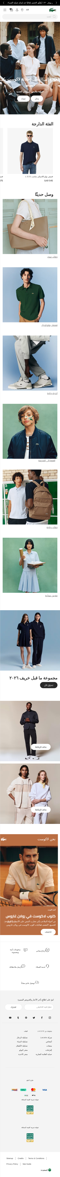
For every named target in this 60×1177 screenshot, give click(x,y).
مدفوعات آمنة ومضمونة (15, 951)
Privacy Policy (12, 1164)
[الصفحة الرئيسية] (53, 10)
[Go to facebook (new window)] (41, 1018)
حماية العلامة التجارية (44, 1054)
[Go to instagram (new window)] (49, 1018)
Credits (21, 1158)
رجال (37, 99)
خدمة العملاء (40, 967)
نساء (23, 99)
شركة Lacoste (46, 1038)
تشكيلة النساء (22, 1042)
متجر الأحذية (23, 1054)
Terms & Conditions (36, 1158)
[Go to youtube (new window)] (10, 1018)
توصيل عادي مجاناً (28, 983)
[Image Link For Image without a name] (30, 229)
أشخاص (49, 1042)
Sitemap (9, 1158)
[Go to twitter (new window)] (34, 1018)
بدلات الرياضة (40, 747)
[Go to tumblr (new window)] (18, 1018)
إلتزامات (48, 1050)
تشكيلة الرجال (22, 1038)
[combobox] (30, 17)
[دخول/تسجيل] (17, 10)
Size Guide (27, 1164)
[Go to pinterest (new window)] (26, 1018)
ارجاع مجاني (40, 951)
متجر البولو (23, 1050)
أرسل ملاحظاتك (15, 967)
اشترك (13, 1007)
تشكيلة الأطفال (22, 1046)
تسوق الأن (48, 685)
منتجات (49, 1046)
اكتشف (48, 932)
